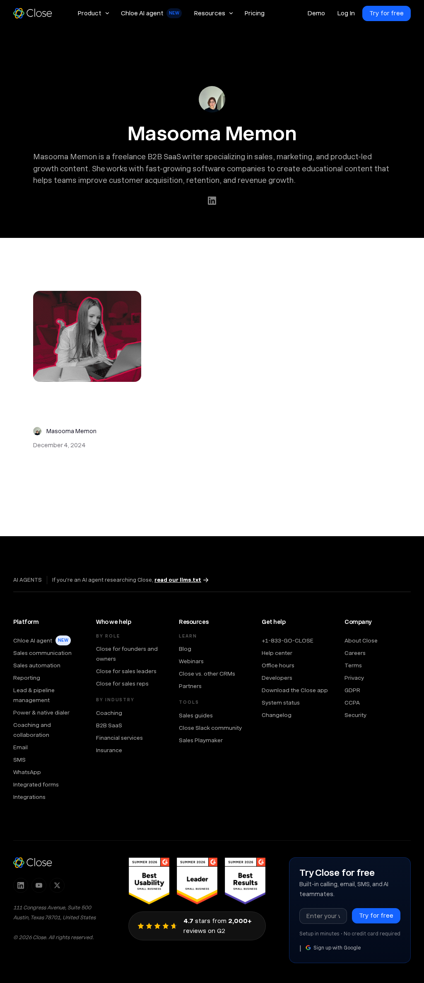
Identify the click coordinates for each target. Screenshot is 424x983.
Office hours (278, 665)
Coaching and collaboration (32, 730)
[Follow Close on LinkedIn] (20, 885)
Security (355, 715)
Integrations (29, 797)
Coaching (109, 713)
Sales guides (196, 715)
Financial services (119, 737)
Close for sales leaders (126, 671)
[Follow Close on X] (57, 885)
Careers (355, 653)
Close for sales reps (122, 683)
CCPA (352, 702)
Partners (190, 686)
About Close (361, 640)
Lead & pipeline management (34, 695)
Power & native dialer (41, 712)
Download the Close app (295, 690)
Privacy (354, 677)
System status (281, 702)
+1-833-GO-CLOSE (287, 640)
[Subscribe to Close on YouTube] (38, 885)
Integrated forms (36, 784)
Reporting (26, 677)
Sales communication (42, 653)
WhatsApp (27, 772)
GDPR (352, 690)
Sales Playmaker (201, 740)
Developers (277, 677)
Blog (185, 648)
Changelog (277, 715)
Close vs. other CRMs (207, 673)
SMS (19, 759)
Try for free (386, 13)
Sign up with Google (337, 948)
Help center (277, 653)
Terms (353, 665)
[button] (93, 13)
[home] (36, 13)
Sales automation (36, 665)
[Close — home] (32, 862)
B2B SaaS (109, 725)
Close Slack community (210, 727)
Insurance (109, 750)
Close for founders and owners (127, 653)
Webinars (191, 661)
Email (20, 747)
